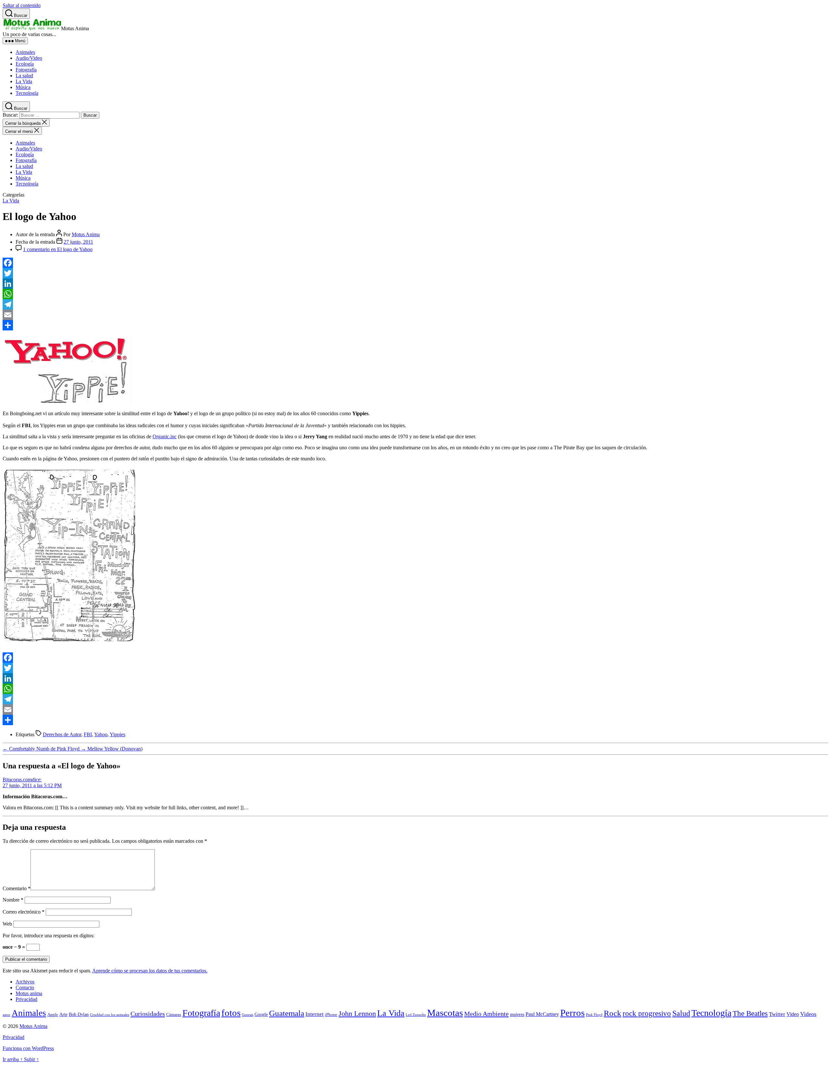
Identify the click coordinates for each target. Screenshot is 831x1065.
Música (23, 87)
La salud (24, 75)
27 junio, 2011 (78, 242)
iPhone (331, 1014)
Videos (808, 1014)
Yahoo (100, 734)
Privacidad (26, 999)
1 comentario (58, 249)
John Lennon (357, 1014)
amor (6, 1015)
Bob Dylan (79, 1014)
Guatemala (286, 1013)
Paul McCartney (542, 1014)
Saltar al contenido (22, 5)
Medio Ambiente (486, 1013)
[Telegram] (415, 304)
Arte (63, 1014)
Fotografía (26, 69)
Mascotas (445, 1012)
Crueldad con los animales (109, 1015)
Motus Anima (86, 234)
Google (261, 1014)
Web (7, 924)
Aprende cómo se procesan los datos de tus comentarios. (149, 970)
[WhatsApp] (415, 294)
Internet (314, 1014)
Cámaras (173, 1014)
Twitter (777, 1014)
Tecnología (27, 93)
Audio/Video (29, 58)
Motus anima (29, 993)
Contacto (25, 987)
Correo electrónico (23, 912)
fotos (231, 1013)
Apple (52, 1014)
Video (793, 1014)
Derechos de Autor (62, 734)
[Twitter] (415, 273)
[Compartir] (415, 325)
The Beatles (750, 1013)
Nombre (13, 900)
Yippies (117, 734)
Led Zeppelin (416, 1015)
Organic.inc (165, 436)
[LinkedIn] (415, 283)
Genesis (247, 1015)
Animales (25, 52)
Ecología (25, 64)
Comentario (17, 888)
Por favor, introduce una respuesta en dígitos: (48, 935)
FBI (88, 734)
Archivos (25, 981)
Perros (572, 1012)
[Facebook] (415, 263)
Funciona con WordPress (28, 1048)
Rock (612, 1013)
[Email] (415, 315)
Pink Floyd (594, 1015)
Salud (681, 1013)
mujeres (517, 1014)
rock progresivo (647, 1013)
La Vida (24, 81)
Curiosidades (147, 1013)
